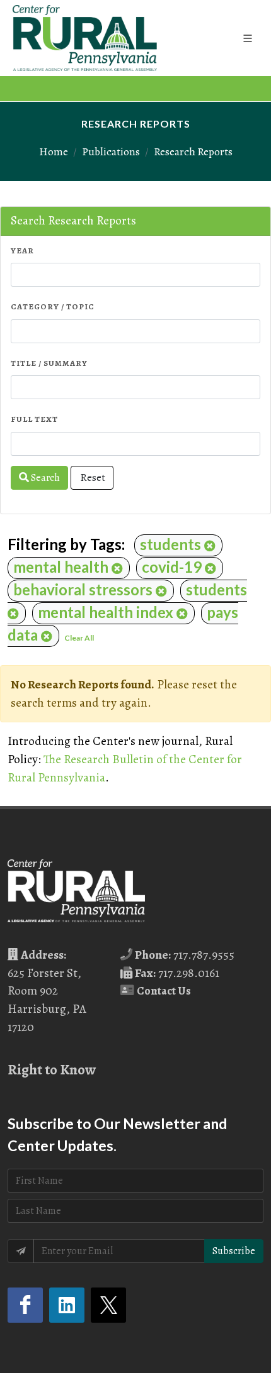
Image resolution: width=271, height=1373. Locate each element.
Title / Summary (49, 363)
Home (53, 151)
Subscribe (233, 1251)
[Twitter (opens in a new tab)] (108, 1305)
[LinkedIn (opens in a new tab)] (66, 1305)
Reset (92, 478)
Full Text (34, 419)
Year (22, 250)
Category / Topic (53, 306)
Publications (111, 151)
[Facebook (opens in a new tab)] (25, 1305)
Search (44, 478)
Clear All (79, 637)
